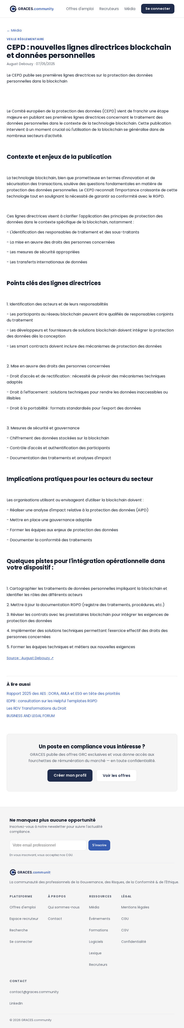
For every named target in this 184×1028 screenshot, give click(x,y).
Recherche (19, 930)
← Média (14, 30)
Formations (98, 930)
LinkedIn (16, 1003)
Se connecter (157, 8)
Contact (55, 918)
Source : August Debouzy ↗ (30, 658)
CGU (125, 918)
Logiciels (96, 941)
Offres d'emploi (80, 8)
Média (130, 8)
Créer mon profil (70, 775)
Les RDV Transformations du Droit (36, 708)
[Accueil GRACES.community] (31, 8)
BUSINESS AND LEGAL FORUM (31, 715)
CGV (125, 930)
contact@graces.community (34, 991)
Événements (99, 918)
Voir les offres (116, 775)
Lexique (95, 953)
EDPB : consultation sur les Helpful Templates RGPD (52, 700)
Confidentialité (133, 941)
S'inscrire (99, 845)
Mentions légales (135, 907)
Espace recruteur (24, 918)
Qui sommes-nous (64, 907)
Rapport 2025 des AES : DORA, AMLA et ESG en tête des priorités (63, 693)
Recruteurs (109, 8)
